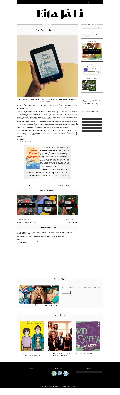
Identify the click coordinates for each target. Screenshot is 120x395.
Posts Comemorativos (42, 2)
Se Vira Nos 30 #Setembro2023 (26, 222)
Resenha (67, 185)
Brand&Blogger (65, 386)
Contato (74, 2)
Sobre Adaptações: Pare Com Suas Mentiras (92, 51)
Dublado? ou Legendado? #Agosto (90, 111)
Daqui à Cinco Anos (25, 141)
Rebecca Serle (60, 185)
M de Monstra (73, 222)
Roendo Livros (92, 130)
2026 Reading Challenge (92, 66)
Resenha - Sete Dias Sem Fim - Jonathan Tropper (92, 101)
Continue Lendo (66, 292)
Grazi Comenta (92, 121)
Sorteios (66, 2)
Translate (87, 36)
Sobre (59, 2)
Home (19, 2)
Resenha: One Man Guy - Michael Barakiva (92, 97)
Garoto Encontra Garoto (87, 354)
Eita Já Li (46, 386)
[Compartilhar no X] (29, 185)
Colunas (53, 2)
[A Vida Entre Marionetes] (92, 90)
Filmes (32, 2)
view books (98, 73)
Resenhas (25, 2)
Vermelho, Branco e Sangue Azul (90, 103)
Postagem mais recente (24, 219)
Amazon (53, 101)
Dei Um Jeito (92, 118)
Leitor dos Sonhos (92, 127)
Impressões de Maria (92, 124)
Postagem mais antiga (71, 219)
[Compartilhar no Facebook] (32, 185)
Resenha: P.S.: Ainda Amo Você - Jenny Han (92, 106)
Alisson (90, 68)
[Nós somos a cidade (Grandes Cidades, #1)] (85, 89)
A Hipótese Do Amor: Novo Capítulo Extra (92, 109)
